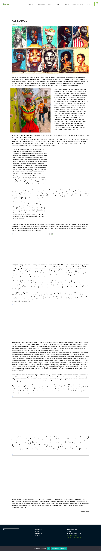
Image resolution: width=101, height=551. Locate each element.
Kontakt (89, 4)
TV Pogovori (65, 4)
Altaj (57, 4)
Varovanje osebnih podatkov (59, 548)
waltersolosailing (17, 24)
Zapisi (49, 4)
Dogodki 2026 (41, 4)
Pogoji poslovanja (72, 535)
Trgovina (30, 4)
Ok (48, 548)
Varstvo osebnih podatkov (74, 537)
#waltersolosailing (77, 4)
